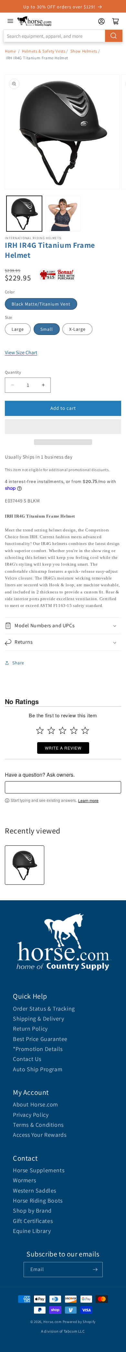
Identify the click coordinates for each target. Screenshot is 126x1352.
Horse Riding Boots (38, 1200)
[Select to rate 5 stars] (85, 730)
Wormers (24, 1180)
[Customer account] (101, 21)
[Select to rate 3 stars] (63, 730)
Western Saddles (34, 1190)
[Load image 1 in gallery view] (24, 213)
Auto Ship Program (37, 1069)
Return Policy (30, 1028)
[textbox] (63, 787)
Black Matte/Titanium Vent (41, 304)
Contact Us (27, 1059)
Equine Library (32, 1231)
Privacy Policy (30, 1114)
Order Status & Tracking (44, 1008)
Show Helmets (83, 51)
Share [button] (18, 663)
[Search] (113, 36)
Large (18, 329)
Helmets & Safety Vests (43, 51)
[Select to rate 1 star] (40, 730)
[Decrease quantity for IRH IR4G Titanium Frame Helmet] (12, 385)
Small (46, 329)
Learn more (88, 800)
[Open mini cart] (116, 21)
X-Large (77, 329)
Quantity (13, 372)
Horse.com (52, 1321)
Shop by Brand (32, 1210)
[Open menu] (10, 21)
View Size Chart (21, 352)
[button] (63, 426)
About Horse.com (35, 1104)
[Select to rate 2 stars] (51, 730)
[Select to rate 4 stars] (74, 730)
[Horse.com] (34, 21)
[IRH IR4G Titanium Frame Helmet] (24, 865)
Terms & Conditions (38, 1124)
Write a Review (63, 748)
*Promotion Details (38, 1049)
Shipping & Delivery (38, 1018)
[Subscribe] (95, 1269)
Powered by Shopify (79, 1321)
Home (10, 51)
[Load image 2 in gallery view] (63, 213)
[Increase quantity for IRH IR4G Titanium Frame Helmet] (43, 385)
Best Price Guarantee (40, 1039)
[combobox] (63, 35)
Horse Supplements (38, 1170)
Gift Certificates (33, 1221)
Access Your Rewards (39, 1134)
